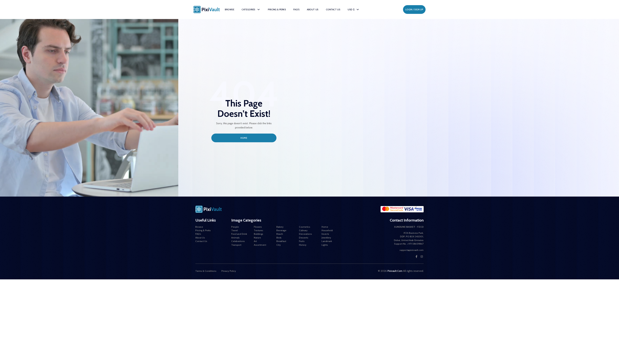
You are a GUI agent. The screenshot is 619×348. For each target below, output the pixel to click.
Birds (279, 237)
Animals (235, 237)
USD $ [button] (351, 9)
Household (327, 230)
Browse (229, 9)
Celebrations (238, 241)
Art (255, 241)
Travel (234, 230)
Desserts (303, 237)
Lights (325, 244)
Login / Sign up (414, 9)
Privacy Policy (228, 271)
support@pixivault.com (412, 250)
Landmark (327, 241)
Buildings (258, 233)
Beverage (281, 230)
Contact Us (333, 9)
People (235, 226)
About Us (312, 9)
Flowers (258, 226)
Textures (258, 230)
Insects (325, 233)
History (302, 244)
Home (244, 137)
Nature (257, 237)
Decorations (305, 233)
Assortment (260, 244)
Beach (279, 233)
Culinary (303, 230)
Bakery (279, 226)
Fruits (302, 241)
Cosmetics (304, 226)
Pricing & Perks (277, 9)
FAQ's (296, 9)
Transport (236, 244)
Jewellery (326, 237)
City (278, 244)
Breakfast (281, 241)
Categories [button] (248, 9)
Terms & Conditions (205, 271)
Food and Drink (239, 233)
